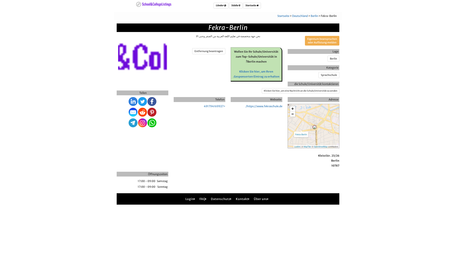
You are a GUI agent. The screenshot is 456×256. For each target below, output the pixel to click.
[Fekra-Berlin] (314, 127)
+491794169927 (214, 106)
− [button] (292, 114)
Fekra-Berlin (301, 134)
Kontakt (242, 199)
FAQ (202, 199)
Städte (235, 5)
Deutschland (300, 16)
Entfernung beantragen (209, 51)
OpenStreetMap (320, 146)
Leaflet (297, 146)
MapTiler (307, 146)
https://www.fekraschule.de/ (264, 106)
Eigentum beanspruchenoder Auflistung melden (322, 40)
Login (189, 199)
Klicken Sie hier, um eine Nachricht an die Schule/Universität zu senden (300, 90)
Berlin (314, 16)
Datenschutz (220, 199)
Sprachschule (329, 75)
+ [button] (292, 108)
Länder (220, 5)
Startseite (250, 5)
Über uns (260, 199)
